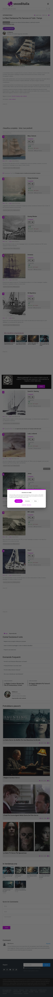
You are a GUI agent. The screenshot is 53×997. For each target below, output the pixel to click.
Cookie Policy (24, 504)
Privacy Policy (29, 504)
